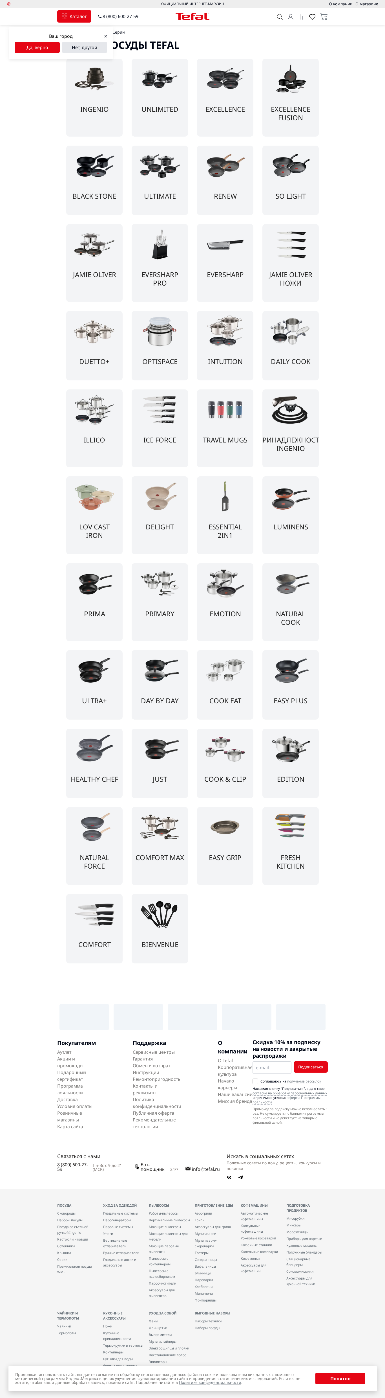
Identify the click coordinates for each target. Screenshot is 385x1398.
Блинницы (203, 1273)
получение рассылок (304, 1081)
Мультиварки (205, 1233)
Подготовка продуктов (298, 1208)
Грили (199, 1220)
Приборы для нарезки (304, 1238)
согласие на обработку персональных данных (290, 1093)
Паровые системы (118, 1226)
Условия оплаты (74, 1106)
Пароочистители (162, 1283)
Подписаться (310, 1067)
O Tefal (225, 1060)
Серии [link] (118, 32)
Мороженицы (297, 1232)
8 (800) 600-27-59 (120, 16)
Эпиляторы (158, 1361)
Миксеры (293, 1225)
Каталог (78, 16)
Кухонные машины (301, 1245)
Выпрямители (160, 1334)
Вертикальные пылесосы (169, 1220)
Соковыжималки (299, 1271)
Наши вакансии (235, 1094)
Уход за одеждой (120, 1205)
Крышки (64, 1252)
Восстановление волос (167, 1355)
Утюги (108, 1233)
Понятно (340, 1378)
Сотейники (66, 1246)
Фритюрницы (205, 1300)
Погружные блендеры (304, 1252)
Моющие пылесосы (165, 1226)
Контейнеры (113, 1352)
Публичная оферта (153, 1113)
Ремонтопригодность (156, 1079)
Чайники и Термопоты (68, 1316)
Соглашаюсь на (290, 1081)
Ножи (107, 1326)
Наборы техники (208, 1321)
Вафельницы (205, 1266)
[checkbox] (255, 1081)
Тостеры (202, 1252)
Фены (153, 1321)
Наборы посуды (70, 1220)
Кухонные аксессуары (114, 1316)
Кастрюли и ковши (72, 1239)
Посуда (64, 1205)
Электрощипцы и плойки (169, 1348)
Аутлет (64, 1052)
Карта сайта (70, 1126)
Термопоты (66, 1333)
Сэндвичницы (206, 1259)
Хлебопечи (204, 1286)
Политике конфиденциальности (210, 1382)
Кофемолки (250, 1258)
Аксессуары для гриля (213, 1226)
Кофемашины (254, 1205)
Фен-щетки (158, 1327)
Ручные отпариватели (121, 1252)
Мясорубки (295, 1218)
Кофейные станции (256, 1245)
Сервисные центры (154, 1052)
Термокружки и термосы (123, 1345)
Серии (62, 1259)
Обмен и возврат (151, 1065)
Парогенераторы (117, 1220)
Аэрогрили (203, 1213)
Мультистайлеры (162, 1341)
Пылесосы (159, 1205)
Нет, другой (84, 47)
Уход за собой (162, 1313)
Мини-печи (204, 1293)
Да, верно (37, 47)
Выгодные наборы (212, 1313)
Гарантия (143, 1059)
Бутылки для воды (118, 1359)
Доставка (67, 1099)
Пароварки (204, 1280)
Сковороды (66, 1213)
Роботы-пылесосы (163, 1213)
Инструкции (146, 1072)
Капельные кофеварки (259, 1251)
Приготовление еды (214, 1205)
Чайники (64, 1326)
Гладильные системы (120, 1213)
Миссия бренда (235, 1101)
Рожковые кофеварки (258, 1238)
